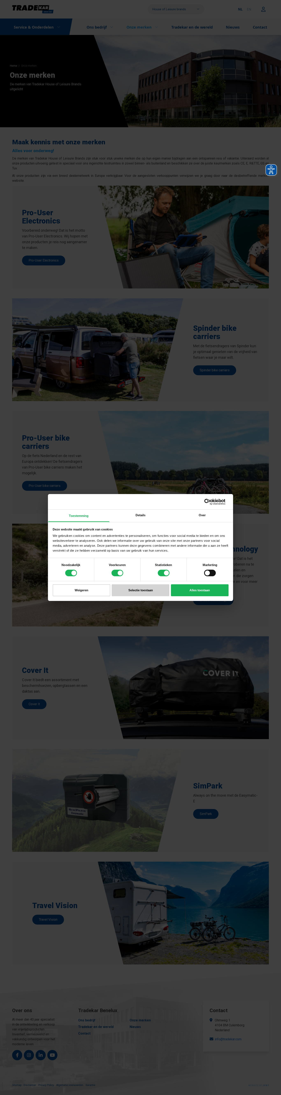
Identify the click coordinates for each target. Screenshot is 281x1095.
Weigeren (81, 590)
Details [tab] (141, 515)
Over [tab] (202, 515)
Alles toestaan (199, 590)
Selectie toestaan (140, 590)
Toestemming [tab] (78, 515)
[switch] (117, 573)
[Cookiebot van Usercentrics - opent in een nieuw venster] (211, 502)
